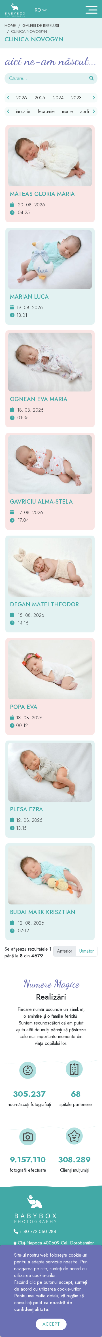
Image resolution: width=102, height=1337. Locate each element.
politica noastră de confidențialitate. (43, 1306)
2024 (58, 98)
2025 (40, 98)
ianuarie (23, 111)
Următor (86, 951)
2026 (21, 98)
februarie (46, 111)
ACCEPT (51, 1324)
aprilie (86, 111)
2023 (76, 98)
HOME (10, 25)
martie (67, 111)
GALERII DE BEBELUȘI (40, 25)
